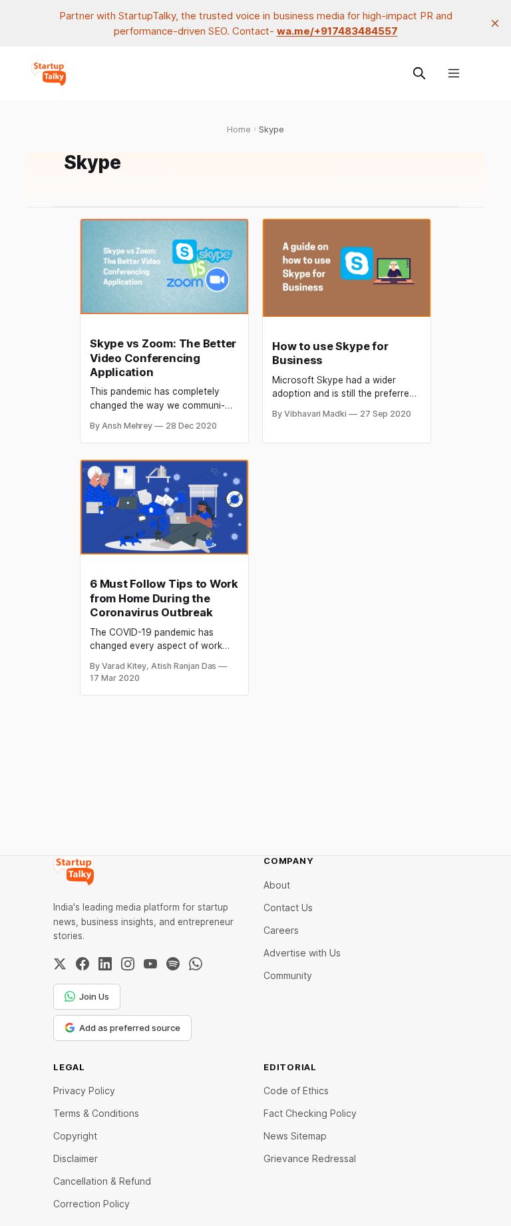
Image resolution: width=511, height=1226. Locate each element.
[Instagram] (127, 963)
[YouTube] (150, 963)
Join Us (94, 996)
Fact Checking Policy (310, 1113)
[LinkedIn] (105, 963)
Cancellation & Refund (102, 1181)
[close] (495, 23)
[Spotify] (173, 963)
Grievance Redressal (309, 1158)
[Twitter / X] (60, 963)
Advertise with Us (302, 952)
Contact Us (288, 907)
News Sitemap (295, 1135)
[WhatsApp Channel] (195, 963)
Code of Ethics (296, 1090)
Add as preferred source (129, 1027)
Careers (281, 930)
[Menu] (453, 73)
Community (287, 975)
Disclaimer (75, 1158)
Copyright (75, 1135)
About (276, 885)
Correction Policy (91, 1203)
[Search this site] (419, 73)
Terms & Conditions (96, 1113)
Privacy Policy (84, 1090)
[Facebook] (82, 963)
